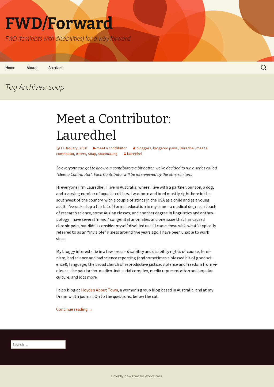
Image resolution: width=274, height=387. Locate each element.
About (32, 67)
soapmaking (107, 153)
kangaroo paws (165, 148)
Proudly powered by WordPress (137, 376)
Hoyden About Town (99, 290)
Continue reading (74, 309)
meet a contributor (112, 148)
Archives (55, 67)
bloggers (143, 148)
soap (92, 153)
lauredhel (187, 148)
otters (81, 153)
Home (10, 67)
